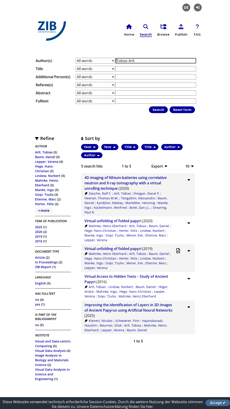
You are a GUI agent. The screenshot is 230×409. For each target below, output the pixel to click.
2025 (38, 227)
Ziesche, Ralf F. (100, 193)
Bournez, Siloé (111, 325)
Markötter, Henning (140, 203)
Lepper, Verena (46, 161)
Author (170, 147)
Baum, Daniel (45, 157)
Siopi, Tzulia (44, 194)
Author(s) (44, 60)
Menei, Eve (134, 235)
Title (39, 68)
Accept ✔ (218, 402)
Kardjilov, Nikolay (110, 203)
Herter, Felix (44, 204)
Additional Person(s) (53, 76)
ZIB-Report (43, 267)
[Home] (50, 33)
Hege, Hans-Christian (100, 230)
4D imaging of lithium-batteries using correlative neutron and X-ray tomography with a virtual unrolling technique (125, 183)
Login (198, 7)
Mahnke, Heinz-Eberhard (107, 226)
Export (157, 166)
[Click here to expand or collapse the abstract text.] (189, 179)
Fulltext (42, 101)
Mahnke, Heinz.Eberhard (137, 296)
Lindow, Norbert (47, 176)
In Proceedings (46, 262)
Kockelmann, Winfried (110, 207)
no (37, 299)
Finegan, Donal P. (147, 193)
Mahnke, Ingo (106, 291)
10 (187, 166)
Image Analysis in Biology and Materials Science (52, 360)
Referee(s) (44, 84)
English (40, 283)
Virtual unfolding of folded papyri (112, 220)
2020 (38, 232)
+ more (43, 210)
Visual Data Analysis (50, 351)
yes (37, 304)
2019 (38, 236)
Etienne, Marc (45, 199)
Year (88, 147)
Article (40, 257)
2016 (38, 241)
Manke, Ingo (44, 190)
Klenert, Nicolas (101, 321)
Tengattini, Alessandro (138, 198)
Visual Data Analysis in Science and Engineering (52, 374)
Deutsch (186, 7)
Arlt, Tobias (44, 152)
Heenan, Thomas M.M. (101, 198)
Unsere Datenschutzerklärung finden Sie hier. (115, 406)
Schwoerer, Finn (127, 321)
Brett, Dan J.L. (140, 207)
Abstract (43, 92)
